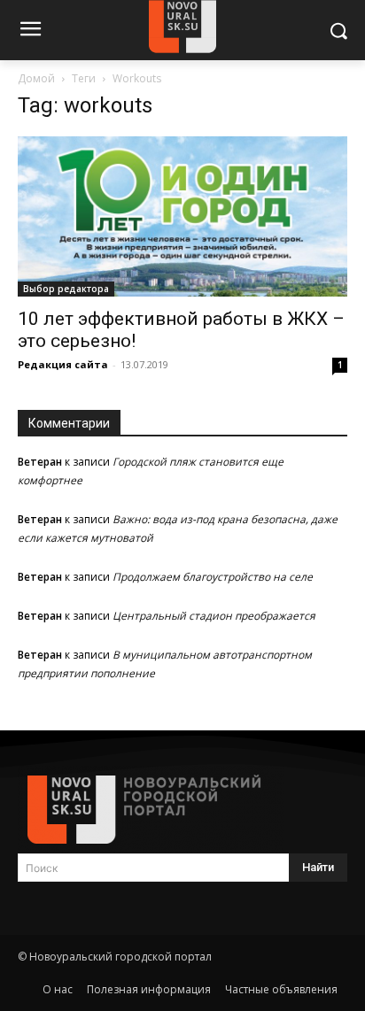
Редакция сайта (63, 364)
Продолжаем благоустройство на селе (213, 576)
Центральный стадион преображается (214, 615)
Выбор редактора (66, 288)
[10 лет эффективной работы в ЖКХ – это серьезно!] (182, 216)
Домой (36, 78)
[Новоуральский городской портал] (182, 809)
